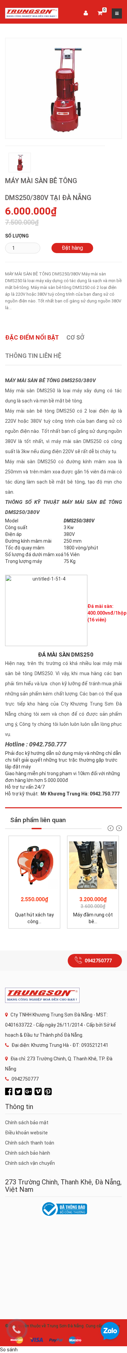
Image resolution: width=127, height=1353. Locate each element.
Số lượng (17, 236)
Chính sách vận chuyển (30, 1163)
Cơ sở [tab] (75, 337)
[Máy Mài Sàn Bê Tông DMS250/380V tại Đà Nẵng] (63, 88)
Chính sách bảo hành (27, 1153)
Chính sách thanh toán (29, 1143)
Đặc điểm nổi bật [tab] (32, 337)
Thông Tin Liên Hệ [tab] (33, 355)
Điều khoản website (26, 1132)
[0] (100, 13)
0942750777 (98, 960)
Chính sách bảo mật (26, 1122)
